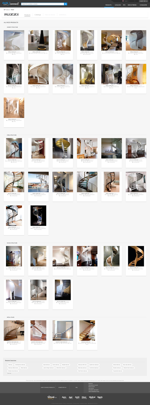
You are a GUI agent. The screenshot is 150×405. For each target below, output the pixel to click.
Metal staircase (24, 367)
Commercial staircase (94, 367)
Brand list (91, 383)
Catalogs (118, 5)
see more (9, 373)
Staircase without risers (13, 367)
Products (108, 5)
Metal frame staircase (61, 367)
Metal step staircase (82, 367)
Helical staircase (116, 364)
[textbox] (42, 4)
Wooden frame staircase (129, 367)
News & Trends (132, 5)
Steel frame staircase (82, 371)
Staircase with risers (82, 364)
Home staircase (56, 364)
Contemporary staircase (20, 364)
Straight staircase (65, 364)
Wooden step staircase (13, 371)
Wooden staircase (117, 367)
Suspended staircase (117, 371)
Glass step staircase (127, 364)
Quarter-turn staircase (94, 364)
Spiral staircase (46, 364)
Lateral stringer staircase (48, 367)
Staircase (10, 364)
